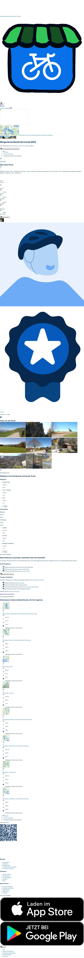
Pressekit (5, 892)
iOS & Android (20, 583)
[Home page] (42, 8)
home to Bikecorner (7, 666)
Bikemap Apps (6, 865)
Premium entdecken (7, 886)
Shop (4, 880)
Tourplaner (5, 863)
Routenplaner (8, 16)
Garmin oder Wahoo (25, 571)
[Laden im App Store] (42, 909)
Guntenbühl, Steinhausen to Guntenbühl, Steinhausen (16, 746)
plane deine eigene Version (16, 569)
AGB (4, 949)
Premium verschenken (8, 888)
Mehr (6, 506)
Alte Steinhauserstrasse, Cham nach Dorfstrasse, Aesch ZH (17, 719)
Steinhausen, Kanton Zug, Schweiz (20, 145)
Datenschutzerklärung (8, 951)
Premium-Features (16, 16)
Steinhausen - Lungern (8, 693)
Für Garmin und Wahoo (8, 868)
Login (3, 106)
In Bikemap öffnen (5, 217)
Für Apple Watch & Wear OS (9, 867)
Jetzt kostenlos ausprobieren (31, 587)
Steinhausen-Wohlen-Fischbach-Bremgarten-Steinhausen (17, 640)
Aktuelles (5, 879)
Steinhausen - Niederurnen (9, 772)
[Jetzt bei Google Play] (42, 933)
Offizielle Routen (7, 874)
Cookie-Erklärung (7, 954)
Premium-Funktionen (14, 591)
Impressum (5, 956)
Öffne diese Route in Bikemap (8, 574)
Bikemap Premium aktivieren (7, 594)
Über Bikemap (6, 889)
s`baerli (2, 412)
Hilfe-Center (6, 891)
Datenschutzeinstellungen (9, 953)
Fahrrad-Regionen (7, 877)
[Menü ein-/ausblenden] (11, 108)
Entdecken (2, 16)
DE (2, 104)
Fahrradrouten (6, 876)
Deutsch (3, 947)
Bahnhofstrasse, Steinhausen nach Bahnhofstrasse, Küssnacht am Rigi (20, 613)
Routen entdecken (8, 154)
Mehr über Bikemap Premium (36, 580)
